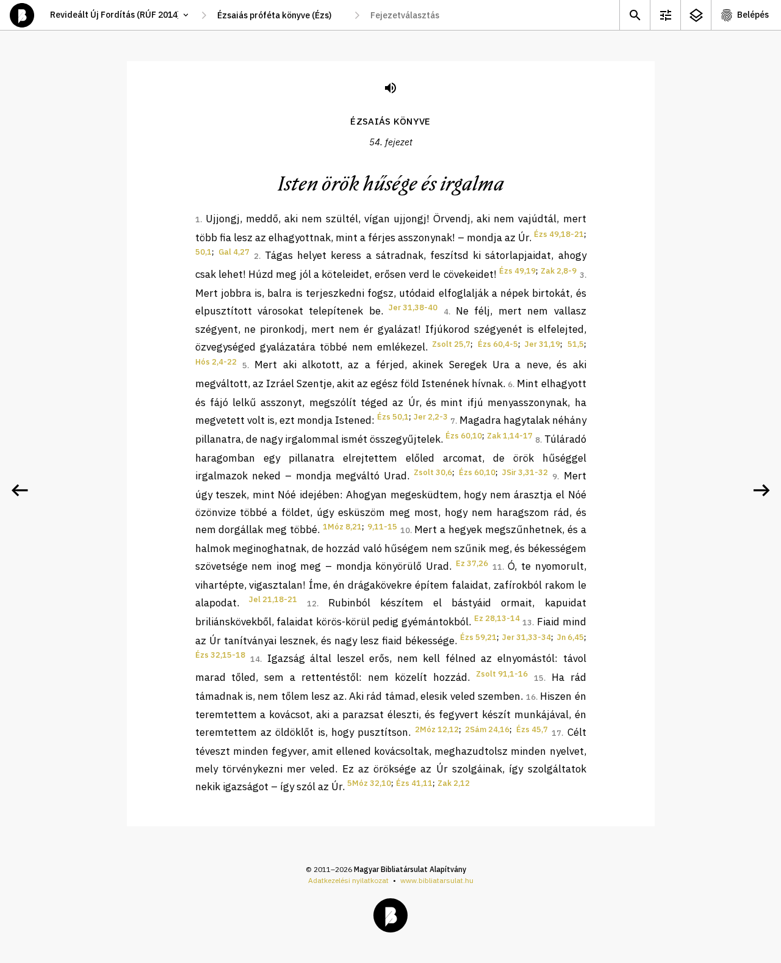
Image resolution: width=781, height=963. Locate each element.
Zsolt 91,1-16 (502, 674)
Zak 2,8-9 (559, 271)
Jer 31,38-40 (413, 307)
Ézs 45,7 (532, 729)
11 (497, 567)
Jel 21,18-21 (273, 599)
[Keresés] (634, 15)
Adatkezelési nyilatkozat (348, 880)
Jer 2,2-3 (431, 417)
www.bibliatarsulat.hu (436, 880)
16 (531, 697)
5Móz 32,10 (369, 783)
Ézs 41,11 (414, 783)
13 (527, 622)
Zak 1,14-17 (510, 436)
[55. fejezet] (761, 490)
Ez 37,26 (472, 563)
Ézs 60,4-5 (498, 344)
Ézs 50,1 (393, 417)
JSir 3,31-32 (525, 472)
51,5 (575, 344)
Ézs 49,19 (517, 271)
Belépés (753, 14)
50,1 (203, 252)
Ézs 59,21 (478, 637)
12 (312, 603)
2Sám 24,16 (487, 729)
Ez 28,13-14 (497, 618)
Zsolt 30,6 (433, 472)
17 (556, 733)
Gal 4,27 (234, 252)
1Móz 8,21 (342, 526)
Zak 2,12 (453, 783)
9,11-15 (382, 526)
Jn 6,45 (570, 637)
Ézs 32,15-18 (220, 655)
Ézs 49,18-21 (559, 234)
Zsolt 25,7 (451, 344)
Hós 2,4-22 (216, 362)
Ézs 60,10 (463, 436)
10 (405, 530)
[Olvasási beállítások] (665, 15)
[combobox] (280, 15)
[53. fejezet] (19, 490)
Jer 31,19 (542, 344)
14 (255, 659)
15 (539, 678)
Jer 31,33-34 (526, 637)
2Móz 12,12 (437, 729)
